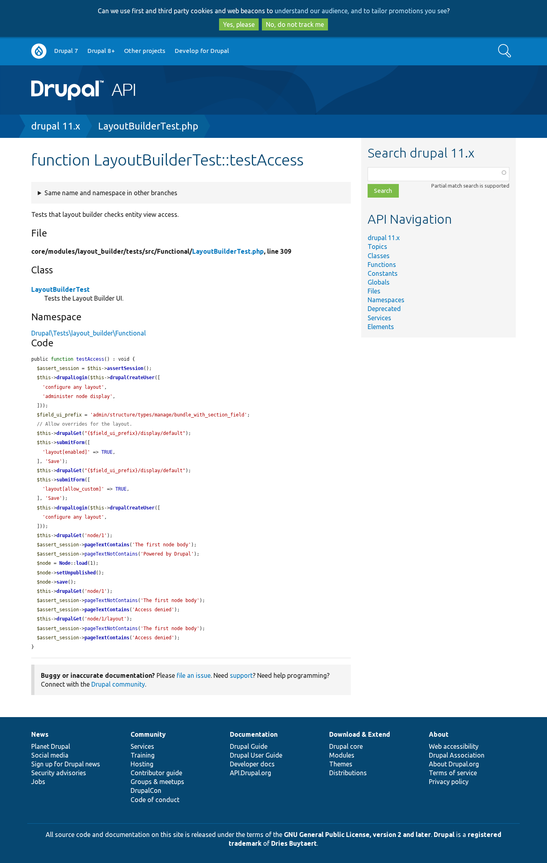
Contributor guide (156, 772)
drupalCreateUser (132, 377)
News (39, 734)
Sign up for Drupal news (65, 764)
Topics (377, 246)
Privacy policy (449, 781)
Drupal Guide (248, 746)
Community (148, 734)
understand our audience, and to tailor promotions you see (361, 10)
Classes (379, 255)
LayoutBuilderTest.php (148, 126)
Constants (383, 273)
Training (143, 755)
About (438, 734)
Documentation (254, 734)
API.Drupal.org (250, 772)
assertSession (125, 368)
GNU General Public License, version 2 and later (357, 834)
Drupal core (346, 746)
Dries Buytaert (294, 843)
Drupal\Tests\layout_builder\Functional (88, 333)
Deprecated (384, 308)
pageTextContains (106, 545)
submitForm (70, 442)
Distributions (348, 772)
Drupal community (118, 684)
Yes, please (239, 24)
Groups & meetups (157, 781)
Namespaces (386, 299)
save (62, 582)
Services (379, 317)
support (241, 675)
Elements (381, 326)
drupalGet (69, 433)
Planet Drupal (50, 746)
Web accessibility (454, 746)
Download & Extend (359, 734)
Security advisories (58, 772)
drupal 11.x (55, 126)
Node (64, 563)
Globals (379, 282)
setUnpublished (76, 573)
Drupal (444, 834)
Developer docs (252, 764)
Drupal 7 (66, 50)
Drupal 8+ (101, 50)
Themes (340, 764)
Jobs (38, 781)
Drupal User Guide (256, 755)
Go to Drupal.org (38, 51)
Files (374, 291)
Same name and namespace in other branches (110, 192)
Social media (49, 755)
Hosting (142, 764)
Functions (382, 264)
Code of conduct (155, 799)
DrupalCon (146, 790)
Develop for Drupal (202, 50)
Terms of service (453, 772)
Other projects (144, 50)
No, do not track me (295, 24)
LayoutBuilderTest (60, 289)
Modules (341, 755)
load (81, 563)
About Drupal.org (454, 764)
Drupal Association (457, 755)
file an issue (194, 675)
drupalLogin (71, 377)
